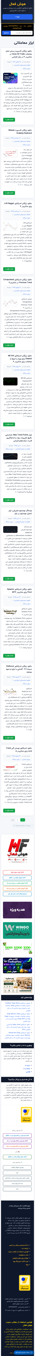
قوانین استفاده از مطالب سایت (18, 1252)
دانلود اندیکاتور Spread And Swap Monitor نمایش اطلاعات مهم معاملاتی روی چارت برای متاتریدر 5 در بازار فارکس (17, 1035)
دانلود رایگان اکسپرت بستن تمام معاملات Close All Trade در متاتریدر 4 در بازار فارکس (19, 54)
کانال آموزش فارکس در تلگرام (17, 878)
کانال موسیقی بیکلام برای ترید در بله (17, 1141)
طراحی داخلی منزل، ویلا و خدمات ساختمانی (17, 1178)
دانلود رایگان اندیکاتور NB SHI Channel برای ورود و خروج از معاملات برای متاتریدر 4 (20, 359)
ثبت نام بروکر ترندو (17, 1183)
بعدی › (12, 820)
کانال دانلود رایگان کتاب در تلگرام (17, 1157)
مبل (17, 1173)
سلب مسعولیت (23, 1255)
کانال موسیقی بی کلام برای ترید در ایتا (17, 1146)
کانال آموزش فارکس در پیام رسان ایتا (17, 888)
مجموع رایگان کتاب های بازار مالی (17, 894)
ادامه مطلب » (9, 120)
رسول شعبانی (26, 759)
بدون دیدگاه (26, 69)
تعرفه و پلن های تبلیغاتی (20, 1258)
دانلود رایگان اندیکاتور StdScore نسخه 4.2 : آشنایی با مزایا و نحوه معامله (19, 669)
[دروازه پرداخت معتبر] (26, 1122)
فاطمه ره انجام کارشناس (22, 449)
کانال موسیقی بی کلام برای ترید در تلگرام (17, 1135)
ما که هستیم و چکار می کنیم (18, 1245)
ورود (27, 1265)
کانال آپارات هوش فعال (17, 872)
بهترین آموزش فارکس (17, 1167)
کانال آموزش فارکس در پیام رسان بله (17, 883)
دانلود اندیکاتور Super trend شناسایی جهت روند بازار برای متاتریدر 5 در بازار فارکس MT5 (18, 1027)
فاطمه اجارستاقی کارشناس (22, 65)
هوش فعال (17, 4)
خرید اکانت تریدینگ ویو (20, 1261)
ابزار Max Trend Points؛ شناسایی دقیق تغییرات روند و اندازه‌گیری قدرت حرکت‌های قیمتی (18, 438)
